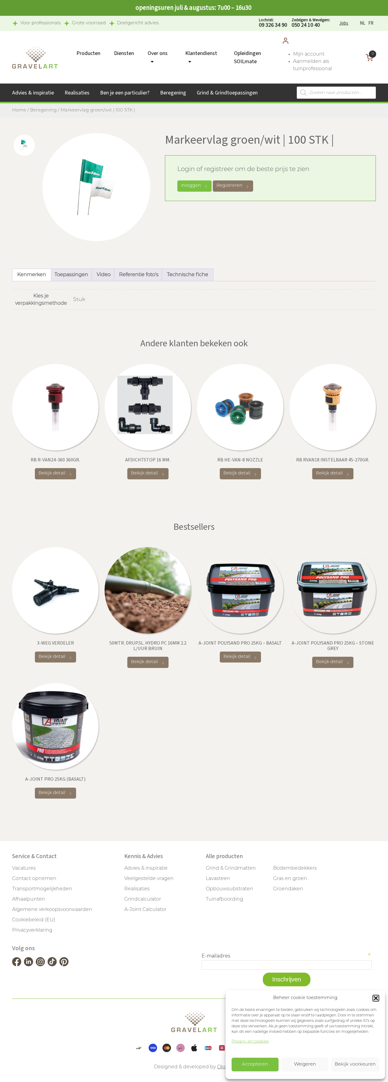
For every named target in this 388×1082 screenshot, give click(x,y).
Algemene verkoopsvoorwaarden (52, 909)
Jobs (343, 23)
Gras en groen (290, 878)
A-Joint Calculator (145, 909)
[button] (376, 998)
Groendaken (288, 889)
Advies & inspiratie (33, 93)
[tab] (24, 145)
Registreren (229, 185)
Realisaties (77, 93)
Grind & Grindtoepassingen (227, 93)
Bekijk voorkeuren (355, 1064)
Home (19, 110)
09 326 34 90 (273, 23)
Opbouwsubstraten (229, 889)
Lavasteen (218, 878)
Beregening (173, 93)
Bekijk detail (51, 473)
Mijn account (308, 54)
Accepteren (255, 1064)
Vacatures (24, 868)
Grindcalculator (142, 899)
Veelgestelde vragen (149, 878)
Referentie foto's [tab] (139, 274)
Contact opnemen (34, 878)
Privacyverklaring (32, 930)
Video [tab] (104, 274)
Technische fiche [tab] (187, 274)
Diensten (124, 53)
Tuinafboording (224, 899)
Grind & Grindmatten (231, 868)
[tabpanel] (96, 187)
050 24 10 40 (311, 23)
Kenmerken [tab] (31, 274)
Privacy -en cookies (250, 1041)
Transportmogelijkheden (42, 889)
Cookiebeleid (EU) (33, 920)
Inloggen (191, 185)
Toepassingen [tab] (71, 274)
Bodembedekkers (295, 868)
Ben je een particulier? (124, 93)
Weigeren (305, 1064)
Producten (88, 53)
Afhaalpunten (28, 899)
